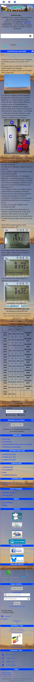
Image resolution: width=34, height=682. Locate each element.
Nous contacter (10, 654)
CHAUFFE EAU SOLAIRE (16, 51)
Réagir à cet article (17, 424)
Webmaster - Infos (21, 650)
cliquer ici (23, 167)
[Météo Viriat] (17, 8)
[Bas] (15, 2)
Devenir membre (17, 588)
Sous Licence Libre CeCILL (25, 679)
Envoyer (17, 603)
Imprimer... (22, 415)
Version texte (9, 661)
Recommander (10, 658)
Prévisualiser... (12, 415)
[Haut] (4, 2)
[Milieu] (9, 2)
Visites (23, 669)
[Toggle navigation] (30, 36)
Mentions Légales (11, 665)
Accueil (13, 45)
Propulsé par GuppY (7, 679)
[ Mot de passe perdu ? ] (17, 606)
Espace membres (22, 584)
